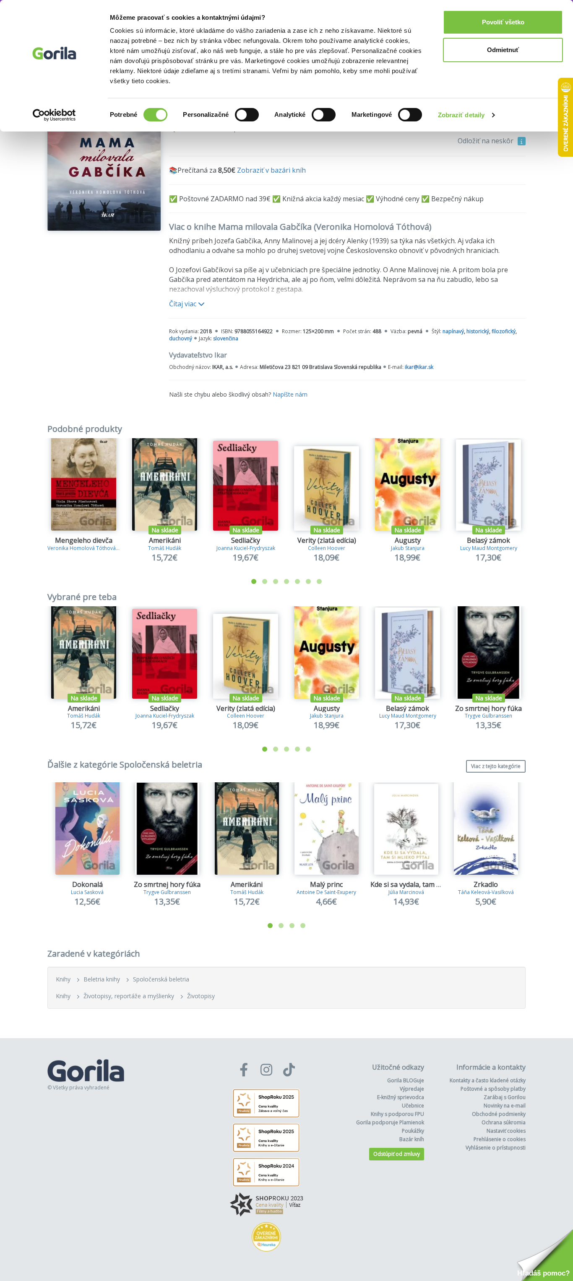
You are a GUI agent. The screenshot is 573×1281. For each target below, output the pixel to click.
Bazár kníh (411, 1139)
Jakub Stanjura (408, 548)
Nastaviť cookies (506, 1130)
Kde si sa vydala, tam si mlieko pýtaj (425, 884)
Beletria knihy (101, 979)
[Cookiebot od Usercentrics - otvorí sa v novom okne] (54, 115)
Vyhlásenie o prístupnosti (496, 1147)
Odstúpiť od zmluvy (396, 1153)
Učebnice (413, 1105)
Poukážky (413, 1130)
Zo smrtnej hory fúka (488, 708)
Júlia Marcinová (406, 892)
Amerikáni (165, 540)
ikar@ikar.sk (419, 367)
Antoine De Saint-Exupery (326, 892)
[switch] (247, 114)
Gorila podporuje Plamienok (390, 1122)
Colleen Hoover (326, 548)
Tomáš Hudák (164, 548)
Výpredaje (412, 1088)
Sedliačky (245, 540)
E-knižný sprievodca (400, 1097)
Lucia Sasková (87, 892)
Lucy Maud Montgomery (488, 548)
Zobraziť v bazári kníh (271, 170)
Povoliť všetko (503, 22)
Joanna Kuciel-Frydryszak (245, 548)
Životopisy (201, 996)
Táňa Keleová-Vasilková (486, 892)
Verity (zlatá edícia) (326, 540)
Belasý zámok (488, 540)
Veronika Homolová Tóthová (81, 548)
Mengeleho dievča (83, 540)
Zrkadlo (486, 884)
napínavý (453, 331)
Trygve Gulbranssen (488, 715)
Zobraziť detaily (461, 114)
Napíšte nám (290, 394)
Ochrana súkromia (504, 1122)
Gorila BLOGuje (405, 1080)
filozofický (504, 331)
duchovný (180, 338)
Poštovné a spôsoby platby (493, 1088)
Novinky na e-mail (505, 1105)
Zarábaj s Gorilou (505, 1097)
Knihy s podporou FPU (397, 1114)
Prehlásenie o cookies (500, 1139)
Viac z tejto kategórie (496, 766)
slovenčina (225, 338)
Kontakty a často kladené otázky (488, 1080)
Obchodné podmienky (499, 1114)
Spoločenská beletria (161, 979)
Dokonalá (87, 884)
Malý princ (326, 884)
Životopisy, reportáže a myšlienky (128, 996)
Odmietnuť (503, 49)
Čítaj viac (183, 303)
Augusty (408, 540)
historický (477, 331)
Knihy (63, 979)
